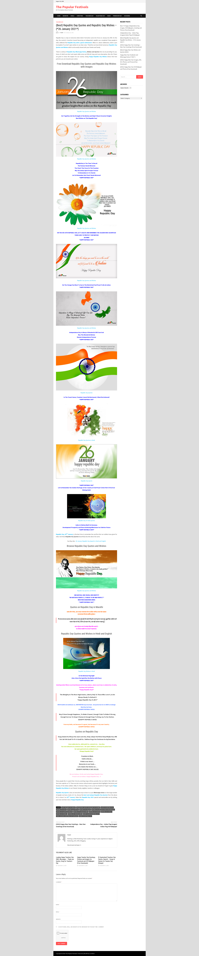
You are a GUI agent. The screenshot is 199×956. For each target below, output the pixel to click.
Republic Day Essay (61, 809)
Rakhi (109, 16)
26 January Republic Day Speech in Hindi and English (91, 541)
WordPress (87, 953)
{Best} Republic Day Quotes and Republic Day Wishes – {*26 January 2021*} (130, 40)
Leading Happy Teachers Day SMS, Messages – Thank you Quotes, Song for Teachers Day (65, 860)
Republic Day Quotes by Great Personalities (103, 809)
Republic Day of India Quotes (86, 520)
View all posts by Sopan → (74, 845)
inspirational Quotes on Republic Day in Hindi (88, 807)
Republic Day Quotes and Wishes (86, 111)
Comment (59, 882)
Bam (93, 953)
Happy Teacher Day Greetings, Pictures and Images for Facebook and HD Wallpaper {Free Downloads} (86, 860)
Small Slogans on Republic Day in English (67, 816)
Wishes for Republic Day (85, 816)
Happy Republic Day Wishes (98, 56)
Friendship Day (117, 16)
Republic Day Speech (107, 811)
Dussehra (127, 16)
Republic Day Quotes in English (64, 811)
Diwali (72, 16)
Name (58, 904)
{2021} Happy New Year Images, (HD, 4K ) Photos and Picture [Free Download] (130, 62)
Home (58, 16)
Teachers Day (89, 16)
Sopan (61, 32)
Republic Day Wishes (62, 814)
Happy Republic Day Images (68, 807)
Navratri (65, 16)
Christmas (80, 16)
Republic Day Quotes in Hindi (86, 440)
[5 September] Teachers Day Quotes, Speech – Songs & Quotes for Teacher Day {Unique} (107, 860)
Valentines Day (100, 16)
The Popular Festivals (72, 7)
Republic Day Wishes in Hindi (86, 671)
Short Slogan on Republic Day (91, 814)
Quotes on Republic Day (107, 807)
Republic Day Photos (73, 809)
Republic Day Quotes (87, 393)
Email (58, 912)
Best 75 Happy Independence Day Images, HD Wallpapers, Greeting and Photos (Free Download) (131, 28)
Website (58, 919)
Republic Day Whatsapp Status (76, 52)
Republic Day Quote (86, 481)
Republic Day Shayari (94, 811)
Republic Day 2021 (88, 797)
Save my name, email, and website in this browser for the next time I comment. (81, 927)
